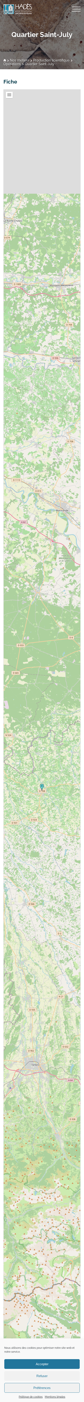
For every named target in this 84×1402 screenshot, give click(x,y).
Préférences (42, 1388)
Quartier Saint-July (42, 35)
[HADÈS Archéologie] (42, 8)
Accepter (42, 1364)
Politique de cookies (31, 1396)
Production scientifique (51, 60)
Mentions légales (55, 1396)
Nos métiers (19, 60)
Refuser (42, 1376)
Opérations (12, 64)
